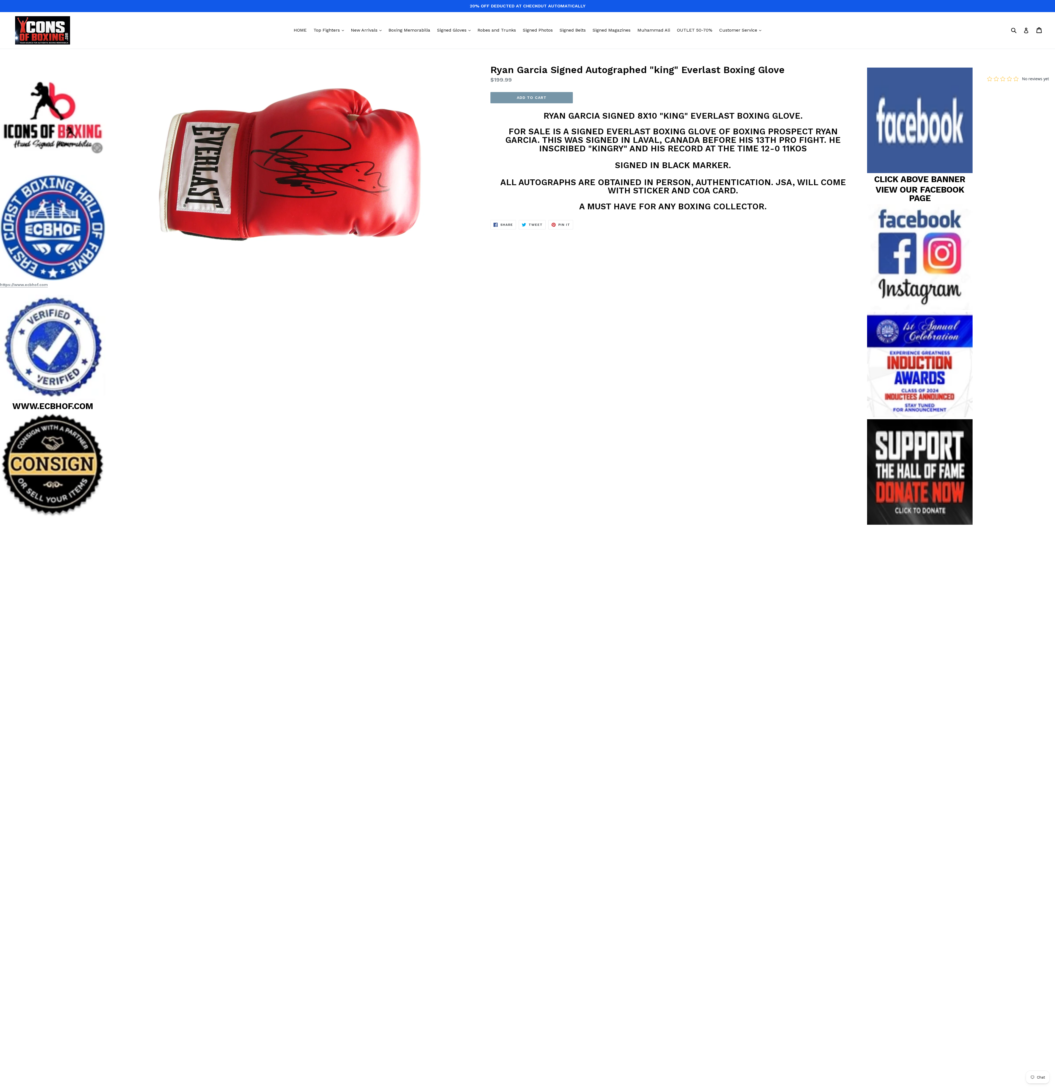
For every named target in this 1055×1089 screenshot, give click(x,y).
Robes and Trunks (496, 30)
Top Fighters (330, 30)
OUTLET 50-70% (694, 30)
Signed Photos (538, 30)
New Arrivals (367, 30)
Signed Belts (573, 30)
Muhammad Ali (653, 30)
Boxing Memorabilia (409, 30)
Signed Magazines (612, 30)
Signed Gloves (455, 30)
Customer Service (741, 30)
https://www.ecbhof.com (24, 284)
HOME (300, 30)
